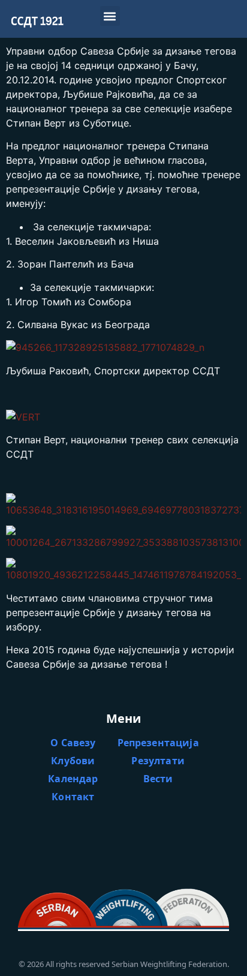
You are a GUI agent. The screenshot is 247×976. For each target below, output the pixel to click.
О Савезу (72, 742)
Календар (73, 778)
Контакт (73, 796)
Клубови (73, 760)
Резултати (157, 760)
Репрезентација (158, 742)
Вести (158, 778)
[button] (110, 16)
